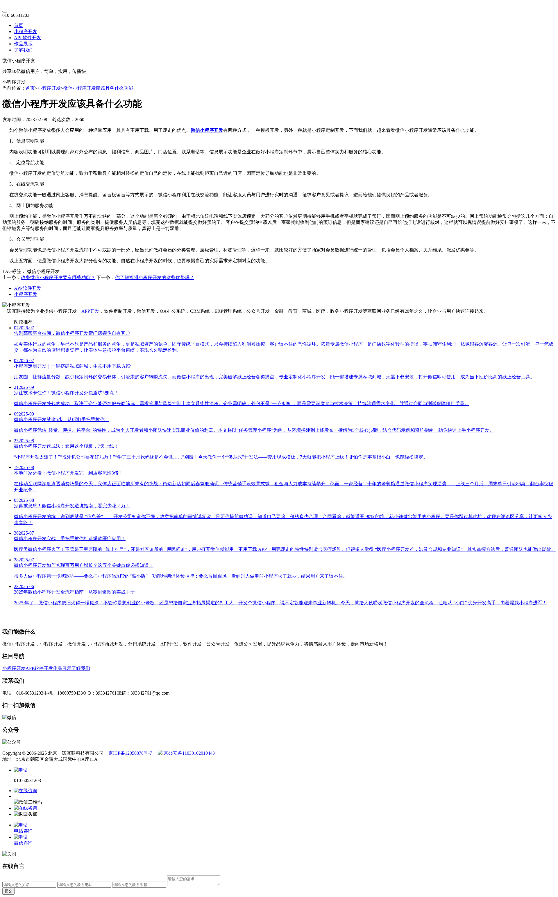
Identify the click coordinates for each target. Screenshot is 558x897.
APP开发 (90, 311)
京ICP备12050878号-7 (130, 753)
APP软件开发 (27, 37)
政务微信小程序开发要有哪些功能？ (58, 277)
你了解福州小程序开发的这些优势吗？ (154, 277)
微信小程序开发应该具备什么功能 (98, 88)
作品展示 (23, 43)
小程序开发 (25, 31)
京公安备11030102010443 (188, 753)
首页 (18, 25)
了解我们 (23, 49)
